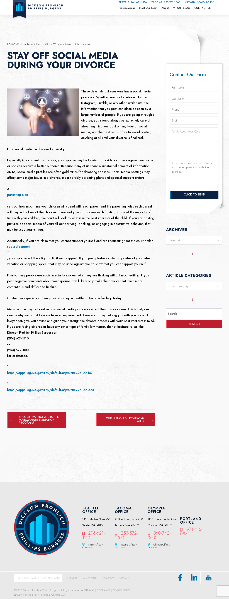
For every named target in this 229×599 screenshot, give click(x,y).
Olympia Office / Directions (159, 546)
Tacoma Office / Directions (126, 546)
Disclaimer (103, 590)
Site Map (89, 590)
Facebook (108, 577)
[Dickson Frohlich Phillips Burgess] (38, 9)
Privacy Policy (122, 590)
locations (89, 577)
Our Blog (183, 8)
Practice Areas (127, 8)
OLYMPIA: (199, 2)
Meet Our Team (148, 8)
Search (194, 324)
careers (72, 577)
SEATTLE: (133, 2)
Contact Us (202, 8)
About (165, 8)
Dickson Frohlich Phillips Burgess (73, 44)
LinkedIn (125, 577)
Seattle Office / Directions (92, 546)
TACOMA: (165, 2)
